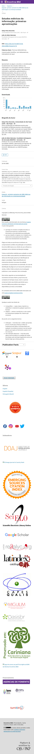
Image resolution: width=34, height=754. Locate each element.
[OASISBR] (14, 621)
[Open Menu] (2, 2)
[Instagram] (11, 428)
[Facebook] (5, 428)
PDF (5, 155)
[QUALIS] (17, 596)
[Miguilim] (14, 609)
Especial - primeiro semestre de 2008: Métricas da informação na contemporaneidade (15, 8)
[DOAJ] (17, 453)
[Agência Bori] (17, 667)
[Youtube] (17, 428)
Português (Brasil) (8, 394)
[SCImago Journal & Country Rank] (13, 462)
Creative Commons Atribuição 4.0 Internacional (14, 730)
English (5, 388)
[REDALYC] (17, 549)
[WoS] (17, 498)
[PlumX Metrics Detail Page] (7, 367)
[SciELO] (17, 527)
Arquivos (9, 6)
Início (3, 6)
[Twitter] (22, 428)
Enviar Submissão (9, 378)
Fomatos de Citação (8, 186)
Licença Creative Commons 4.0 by (14, 293)
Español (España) (8, 391)
